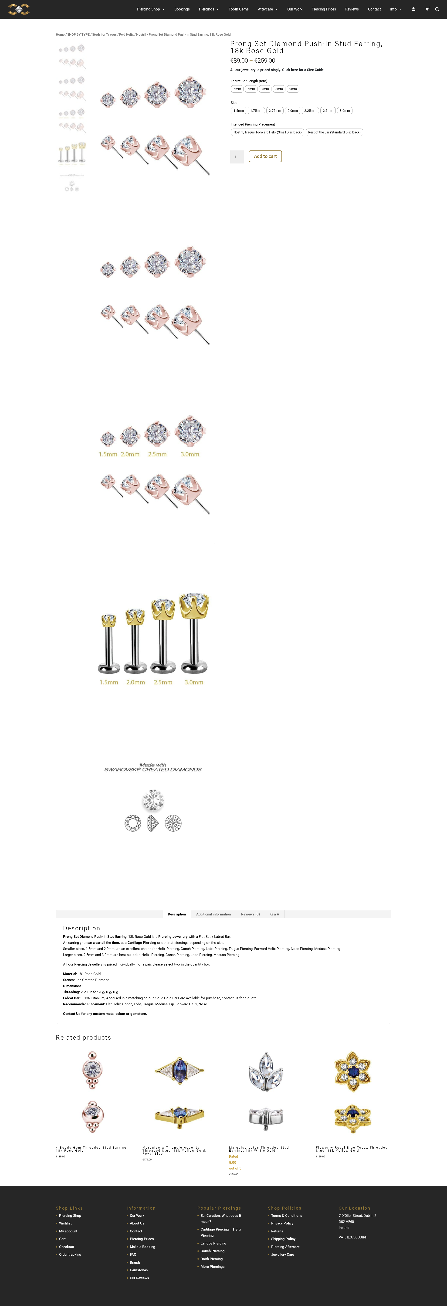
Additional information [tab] (213, 914)
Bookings (182, 9)
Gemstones (139, 1270)
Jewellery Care (282, 1254)
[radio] (237, 88)
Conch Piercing (213, 1251)
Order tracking (70, 1254)
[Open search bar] (437, 9)
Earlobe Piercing (213, 1243)
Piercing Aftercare (285, 1247)
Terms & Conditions (286, 1216)
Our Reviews (139, 1278)
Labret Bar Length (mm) (249, 81)
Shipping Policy (283, 1239)
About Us (137, 1223)
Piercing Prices (324, 9)
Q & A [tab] (274, 914)
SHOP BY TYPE (78, 34)
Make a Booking (142, 1247)
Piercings (206, 9)
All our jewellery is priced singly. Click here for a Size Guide (277, 70)
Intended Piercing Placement (253, 124)
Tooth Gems (239, 9)
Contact (374, 9)
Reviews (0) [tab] (250, 914)
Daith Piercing (212, 1259)
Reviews (352, 9)
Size (234, 103)
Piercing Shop (148, 9)
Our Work (294, 9)
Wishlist (65, 1223)
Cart (62, 1239)
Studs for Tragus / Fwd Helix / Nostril (119, 34)
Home (60, 34)
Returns (277, 1231)
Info (393, 9)
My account (68, 1231)
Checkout (66, 1247)
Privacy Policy (282, 1223)
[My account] (413, 9)
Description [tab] (177, 914)
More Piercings (213, 1267)
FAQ (133, 1254)
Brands (135, 1262)
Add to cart (265, 156)
